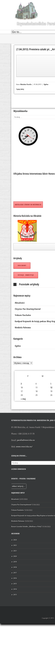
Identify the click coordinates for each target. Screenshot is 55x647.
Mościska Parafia (26, 84)
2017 (14, 573)
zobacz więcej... (18, 486)
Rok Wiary (22, 265)
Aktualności (15, 499)
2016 (14, 578)
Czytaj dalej (20, 89)
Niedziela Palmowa (17, 521)
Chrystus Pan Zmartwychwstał (21, 504)
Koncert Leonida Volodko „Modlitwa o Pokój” (26, 526)
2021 (14, 551)
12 (51, 387)
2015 (14, 584)
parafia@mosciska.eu (26, 440)
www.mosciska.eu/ (24, 446)
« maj (23, 398)
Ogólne (46, 84)
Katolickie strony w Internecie (28, 204)
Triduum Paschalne (17, 510)
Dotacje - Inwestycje (26, 275)
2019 (14, 562)
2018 (14, 567)
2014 (14, 589)
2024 (14, 540)
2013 (14, 594)
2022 (14, 545)
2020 (14, 556)
